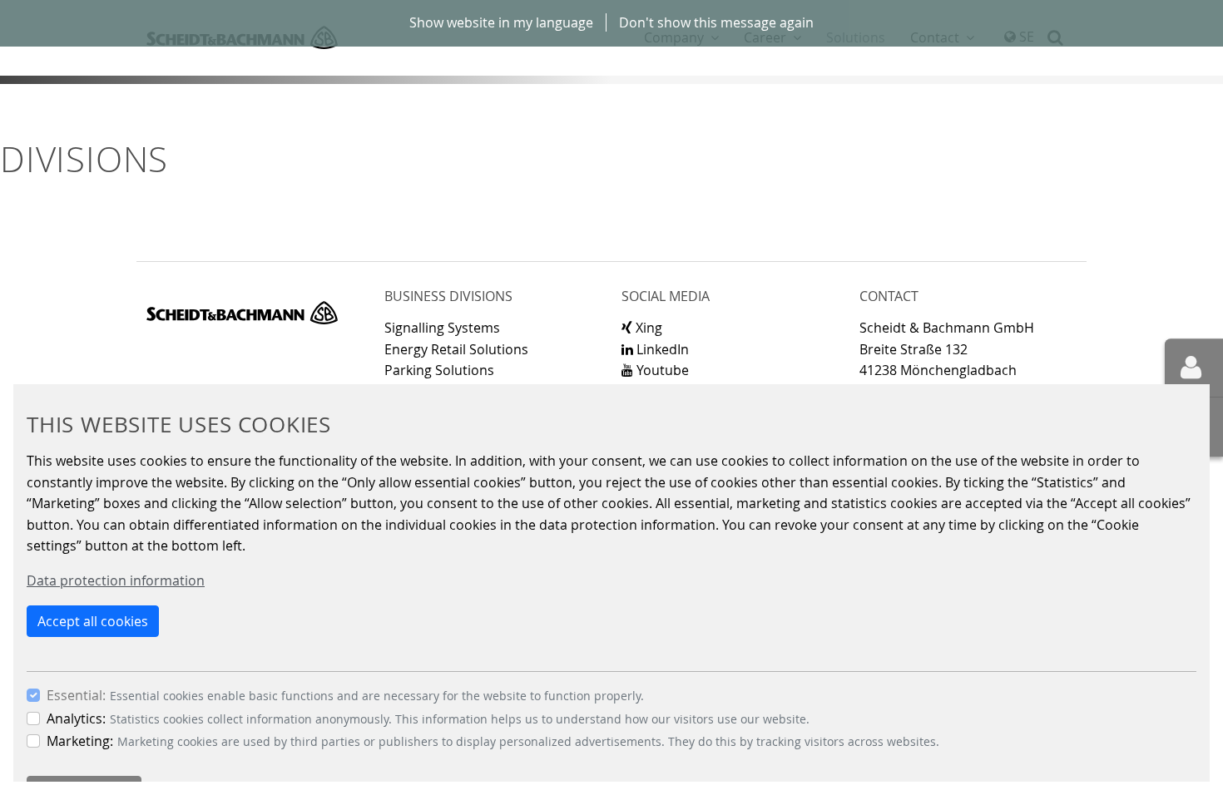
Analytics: (76, 718)
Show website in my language (501, 22)
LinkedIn (661, 349)
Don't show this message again (716, 22)
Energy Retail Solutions (456, 349)
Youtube (661, 370)
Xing (647, 327)
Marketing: (80, 741)
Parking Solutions (439, 370)
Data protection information (116, 580)
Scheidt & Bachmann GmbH (242, 312)
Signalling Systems (442, 327)
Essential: (76, 695)
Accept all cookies (92, 621)
